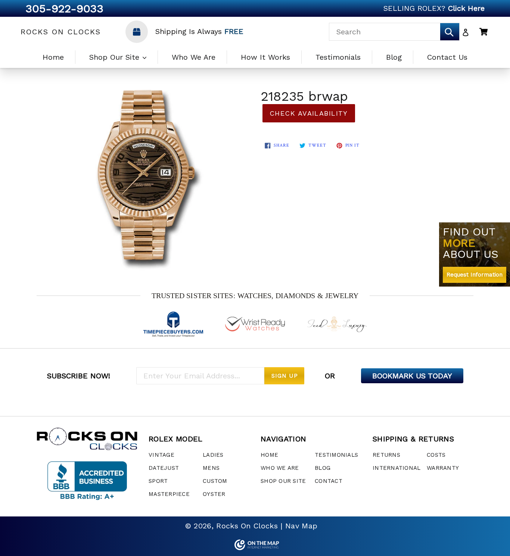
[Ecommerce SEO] (255, 544)
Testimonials (338, 57)
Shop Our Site (115, 57)
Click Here (466, 8)
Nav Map (301, 525)
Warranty (443, 468)
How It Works (265, 57)
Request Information (475, 274)
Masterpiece (169, 494)
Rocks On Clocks (61, 31)
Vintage (161, 455)
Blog (394, 57)
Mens (211, 468)
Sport (158, 481)
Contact (328, 481)
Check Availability (309, 113)
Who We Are (193, 57)
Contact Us (447, 57)
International (396, 468)
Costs (436, 455)
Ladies (213, 455)
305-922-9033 (64, 8)
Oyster (214, 494)
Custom (215, 481)
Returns (386, 455)
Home (53, 57)
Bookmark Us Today (412, 375)
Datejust (164, 468)
